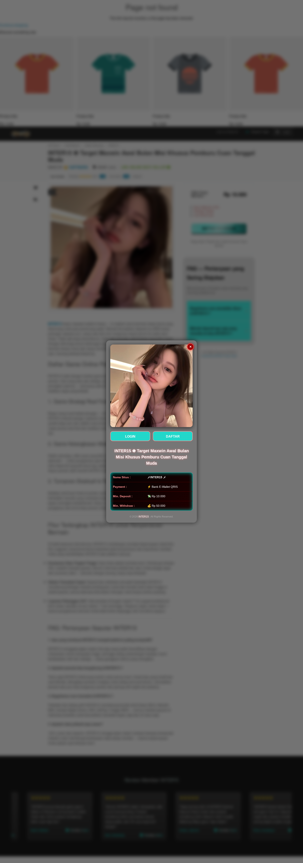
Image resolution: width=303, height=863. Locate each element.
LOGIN (130, 436)
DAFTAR (173, 436)
